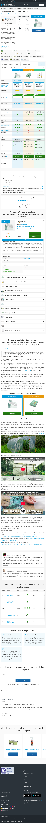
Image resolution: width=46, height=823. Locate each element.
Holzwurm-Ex (32, 751)
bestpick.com (5, 810)
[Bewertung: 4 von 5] (25, 200)
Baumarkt (11, 8)
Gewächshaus (9, 351)
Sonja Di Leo (9, 554)
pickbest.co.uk (14, 808)
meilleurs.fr (15, 806)
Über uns (25, 770)
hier (41, 800)
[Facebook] (23, 207)
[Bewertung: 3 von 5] (23, 200)
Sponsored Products (27, 788)
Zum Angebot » (17, 156)
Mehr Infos (15, 1)
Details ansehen (38, 30)
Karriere (25, 776)
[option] (13, 746)
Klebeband (41, 433)
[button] (21, 418)
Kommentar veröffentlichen (23, 680)
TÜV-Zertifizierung (27, 784)
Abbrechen (34, 681)
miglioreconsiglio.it (6, 806)
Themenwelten (26, 778)
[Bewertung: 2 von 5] (21, 200)
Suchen (41, 4)
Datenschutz (13, 821)
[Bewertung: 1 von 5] (19, 200)
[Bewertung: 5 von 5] (27, 200)
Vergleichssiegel (26, 790)
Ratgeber (25, 781)
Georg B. (8, 570)
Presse (24, 779)
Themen (25, 782)
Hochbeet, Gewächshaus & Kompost (20, 8)
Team (24, 774)
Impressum (19, 821)
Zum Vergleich (13, 754)
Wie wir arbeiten (26, 771)
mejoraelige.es (5, 808)
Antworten (42, 694)
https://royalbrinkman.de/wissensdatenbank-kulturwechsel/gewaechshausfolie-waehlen (22, 544)
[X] (26, 207)
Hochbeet (13, 751)
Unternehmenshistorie (28, 773)
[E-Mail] (20, 207)
